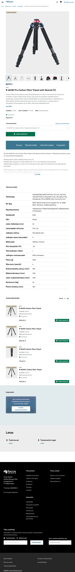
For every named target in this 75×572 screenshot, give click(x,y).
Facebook (29, 484)
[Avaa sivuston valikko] (3, 2)
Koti (2, 6)
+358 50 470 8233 (32, 478)
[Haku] (57, 2)
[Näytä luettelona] (67, 298)
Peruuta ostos (8, 562)
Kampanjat (29, 508)
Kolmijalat (20, 6)
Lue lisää (9, 106)
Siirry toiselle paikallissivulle (58, 538)
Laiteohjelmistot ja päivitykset (32, 518)
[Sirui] (9, 84)
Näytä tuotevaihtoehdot (62, 123)
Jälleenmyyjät (70, 2)
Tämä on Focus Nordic (57, 475)
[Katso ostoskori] (61, 2)
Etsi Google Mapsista (11, 492)
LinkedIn (28, 490)
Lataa (10, 443)
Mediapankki (30, 514)
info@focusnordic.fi (32, 475)
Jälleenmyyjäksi (55, 478)
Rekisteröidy (36, 542)
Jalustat (14, 6)
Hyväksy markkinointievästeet (21, 409)
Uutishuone (29, 511)
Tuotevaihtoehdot (11, 123)
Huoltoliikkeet (42, 562)
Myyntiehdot (8, 559)
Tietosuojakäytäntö (10, 566)
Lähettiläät (29, 502)
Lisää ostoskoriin (21, 134)
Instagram (29, 481)
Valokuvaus (8, 6)
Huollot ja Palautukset (45, 559)
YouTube (28, 487)
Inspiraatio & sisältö (32, 505)
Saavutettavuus (55, 481)
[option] (9, 78)
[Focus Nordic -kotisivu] (9, 2)
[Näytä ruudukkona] (64, 298)
